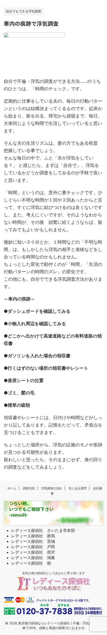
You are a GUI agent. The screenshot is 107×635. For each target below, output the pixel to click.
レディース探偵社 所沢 (33, 552)
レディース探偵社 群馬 (33, 535)
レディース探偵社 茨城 (33, 541)
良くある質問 (78, 488)
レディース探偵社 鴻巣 (33, 557)
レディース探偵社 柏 (31, 563)
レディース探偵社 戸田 (33, 546)
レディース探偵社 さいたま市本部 (43, 530)
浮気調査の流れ (51, 488)
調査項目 (29, 488)
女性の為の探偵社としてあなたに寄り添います (53, 573)
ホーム (11, 488)
